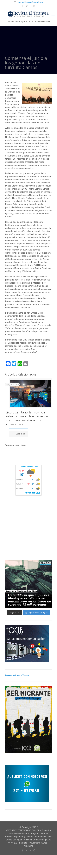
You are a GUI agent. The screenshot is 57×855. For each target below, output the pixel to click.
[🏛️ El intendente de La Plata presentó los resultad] (28, 584)
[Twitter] (26, 6)
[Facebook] (22, 6)
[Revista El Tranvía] (28, 14)
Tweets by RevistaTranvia (17, 675)
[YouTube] (30, 6)
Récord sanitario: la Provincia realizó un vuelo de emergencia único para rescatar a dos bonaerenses (27, 418)
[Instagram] (34, 6)
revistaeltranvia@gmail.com (30, 2)
